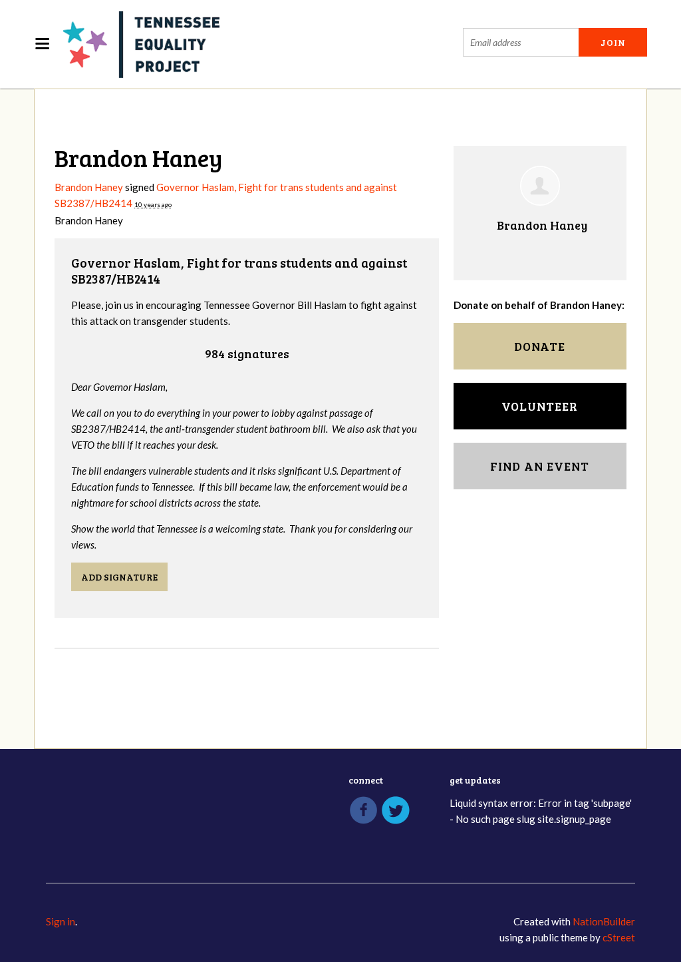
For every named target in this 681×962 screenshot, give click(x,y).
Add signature (119, 577)
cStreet (619, 937)
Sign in (60, 921)
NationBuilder (604, 921)
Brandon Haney (89, 187)
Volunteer (539, 406)
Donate (539, 346)
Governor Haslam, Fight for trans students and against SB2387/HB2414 (239, 270)
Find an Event (539, 466)
